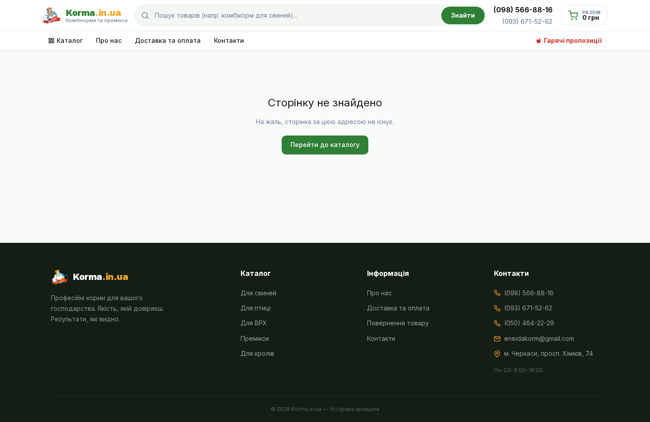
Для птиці (256, 308)
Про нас (109, 40)
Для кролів (257, 353)
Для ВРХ (254, 323)
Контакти (229, 40)
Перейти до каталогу (325, 144)
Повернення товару (398, 323)
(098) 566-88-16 (523, 9)
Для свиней (258, 293)
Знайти (463, 15)
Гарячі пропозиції (573, 40)
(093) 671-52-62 (527, 21)
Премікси (255, 338)
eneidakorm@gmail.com (539, 338)
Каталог (70, 40)
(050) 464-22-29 (529, 323)
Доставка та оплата (168, 40)
